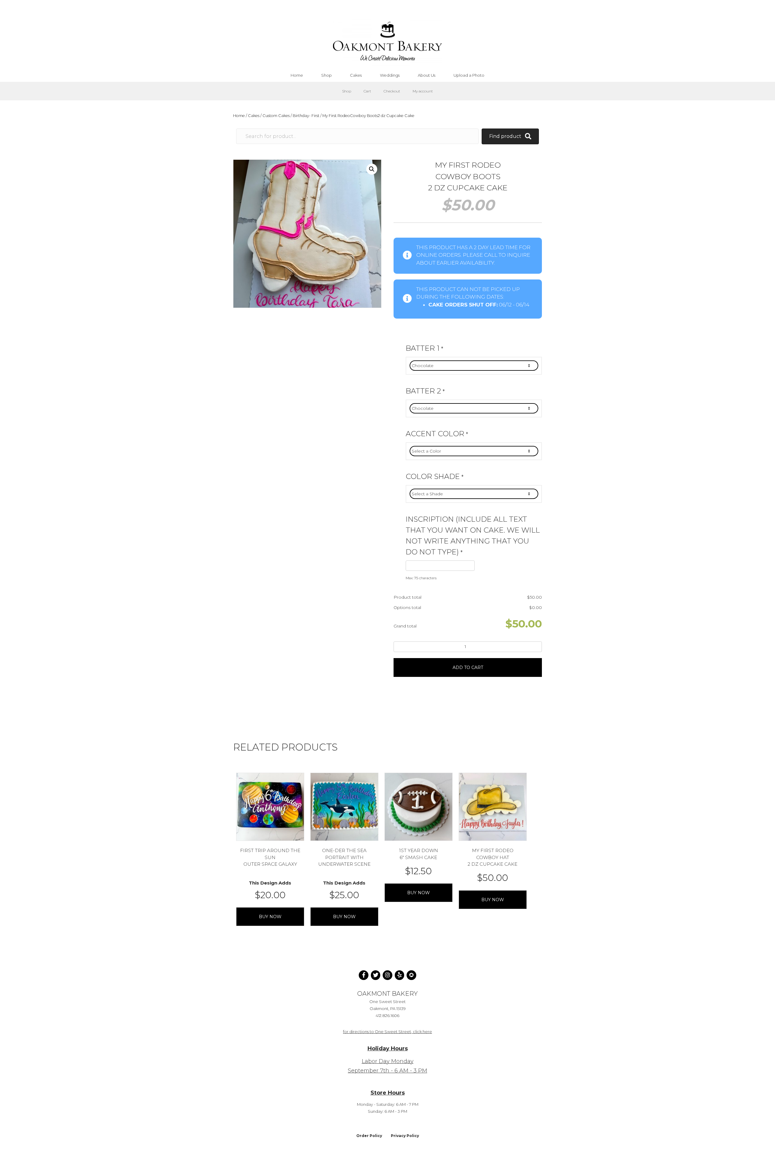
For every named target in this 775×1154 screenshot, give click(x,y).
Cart (367, 91)
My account (423, 91)
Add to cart (468, 667)
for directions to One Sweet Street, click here (387, 1031)
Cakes (253, 115)
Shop (346, 91)
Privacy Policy (405, 1135)
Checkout (392, 91)
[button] (371, 169)
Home (239, 115)
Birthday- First (306, 115)
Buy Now (270, 916)
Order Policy (369, 1135)
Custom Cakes (276, 115)
